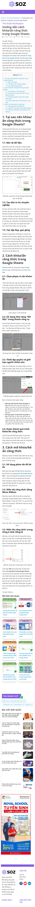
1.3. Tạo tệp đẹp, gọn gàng (14, 86)
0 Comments (26, 37)
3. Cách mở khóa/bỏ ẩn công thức (14, 104)
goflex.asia (6, 701)
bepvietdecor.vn (19, 704)
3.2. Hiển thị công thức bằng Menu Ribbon (18, 108)
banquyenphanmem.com (18, 701)
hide (20, 75)
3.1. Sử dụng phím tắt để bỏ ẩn (15, 106)
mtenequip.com (8, 704)
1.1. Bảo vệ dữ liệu (11, 82)
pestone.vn (29, 704)
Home (3, 18)
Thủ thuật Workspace (13, 18)
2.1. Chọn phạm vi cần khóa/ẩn (15, 91)
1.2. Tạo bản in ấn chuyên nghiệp (16, 84)
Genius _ (18, 37)
